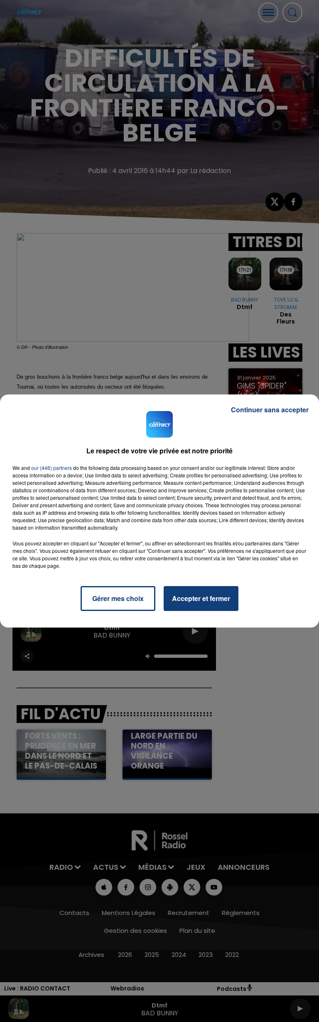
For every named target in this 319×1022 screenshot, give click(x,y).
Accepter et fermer (201, 598)
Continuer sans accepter (270, 409)
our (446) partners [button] (51, 467)
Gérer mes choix (118, 598)
